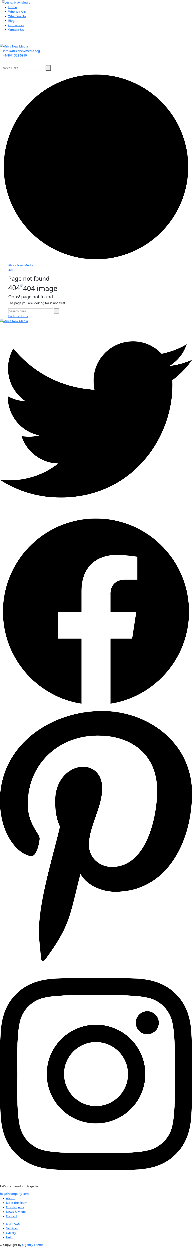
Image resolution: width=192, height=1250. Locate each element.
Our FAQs (13, 1224)
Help (9, 1237)
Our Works (16, 25)
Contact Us (16, 30)
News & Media (16, 1212)
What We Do (17, 16)
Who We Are (17, 12)
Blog (11, 21)
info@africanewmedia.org (21, 51)
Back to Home (18, 316)
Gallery (11, 1233)
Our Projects (15, 1207)
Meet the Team (16, 1203)
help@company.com (14, 1194)
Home (12, 7)
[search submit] (48, 68)
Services (12, 1228)
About (10, 1198)
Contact (11, 1216)
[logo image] (14, 46)
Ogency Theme (33, 1245)
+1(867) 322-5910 (15, 55)
